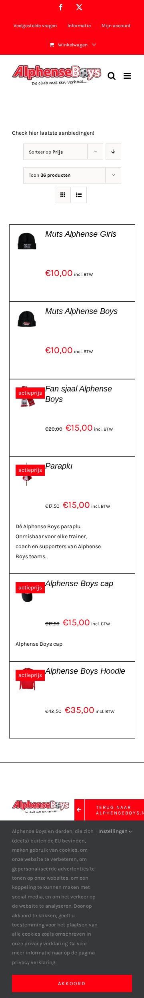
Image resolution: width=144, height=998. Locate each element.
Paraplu (58, 465)
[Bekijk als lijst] (78, 195)
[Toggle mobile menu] (128, 76)
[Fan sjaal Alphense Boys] (27, 388)
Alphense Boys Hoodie (85, 671)
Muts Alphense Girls (80, 234)
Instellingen (113, 831)
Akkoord (72, 983)
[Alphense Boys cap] (27, 583)
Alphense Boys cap (79, 583)
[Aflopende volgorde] (113, 152)
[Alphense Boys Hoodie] (27, 670)
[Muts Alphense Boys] (27, 310)
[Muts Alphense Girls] (27, 233)
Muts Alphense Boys (81, 311)
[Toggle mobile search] (112, 76)
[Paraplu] (27, 465)
